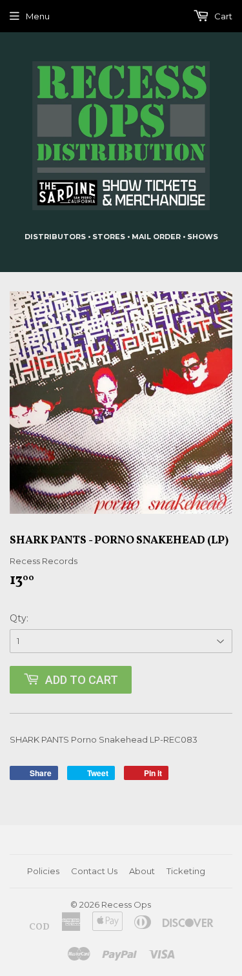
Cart (222, 16)
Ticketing (185, 871)
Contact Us (94, 871)
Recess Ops (126, 904)
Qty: (19, 618)
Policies (43, 871)
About (142, 871)
